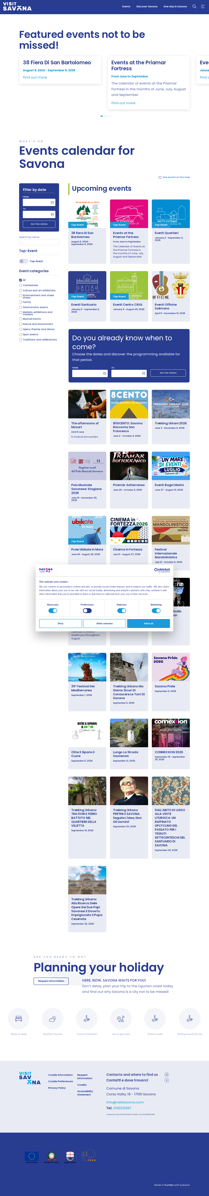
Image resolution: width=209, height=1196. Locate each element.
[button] (194, 6)
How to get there (121, 1034)
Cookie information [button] (60, 1075)
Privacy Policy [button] (57, 1088)
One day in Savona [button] (175, 6)
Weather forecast (52, 1034)
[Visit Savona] (17, 6)
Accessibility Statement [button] (85, 1093)
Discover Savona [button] (146, 6)
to (24, 209)
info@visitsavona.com (125, 1102)
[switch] (87, 610)
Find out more (35, 77)
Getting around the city (189, 1034)
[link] (87, 213)
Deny (60, 623)
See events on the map (176, 177)
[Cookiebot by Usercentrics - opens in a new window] (156, 570)
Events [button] (126, 6)
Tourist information (87, 1034)
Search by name (29, 237)
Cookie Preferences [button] (60, 1081)
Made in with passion (172, 1185)
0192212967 (122, 1108)
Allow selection (104, 623)
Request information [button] (51, 981)
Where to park (155, 1034)
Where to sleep (19, 1034)
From (26, 197)
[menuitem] (126, 6)
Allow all (148, 623)
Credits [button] (82, 1085)
